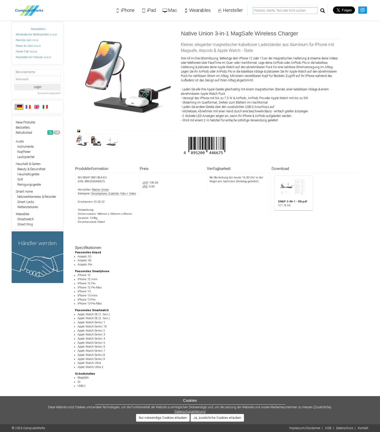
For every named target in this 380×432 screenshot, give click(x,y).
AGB (328, 428)
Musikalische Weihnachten (36, 34)
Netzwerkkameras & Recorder (36, 197)
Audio (20, 141)
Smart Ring (24, 224)
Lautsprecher (25, 157)
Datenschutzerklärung (190, 411)
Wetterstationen (27, 207)
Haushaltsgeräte (27, 174)
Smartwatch (25, 219)
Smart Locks (25, 202)
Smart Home (24, 191)
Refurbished (37, 133)
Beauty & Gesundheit (30, 169)
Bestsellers (23, 127)
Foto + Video (128, 193)
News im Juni (28, 45)
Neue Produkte (25, 122)
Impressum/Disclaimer (304, 428)
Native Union (100, 189)
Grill (19, 179)
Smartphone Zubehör (105, 193)
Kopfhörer (23, 152)
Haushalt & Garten (28, 164)
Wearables (22, 214)
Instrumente (25, 146)
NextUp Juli (27, 40)
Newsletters (38, 28)
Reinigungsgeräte (28, 184)
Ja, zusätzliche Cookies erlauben (217, 418)
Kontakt (363, 428)
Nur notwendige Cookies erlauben (163, 418)
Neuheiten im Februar (33, 57)
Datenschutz (344, 428)
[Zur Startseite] (31, 10)
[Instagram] (362, 10)
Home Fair (26, 51)
